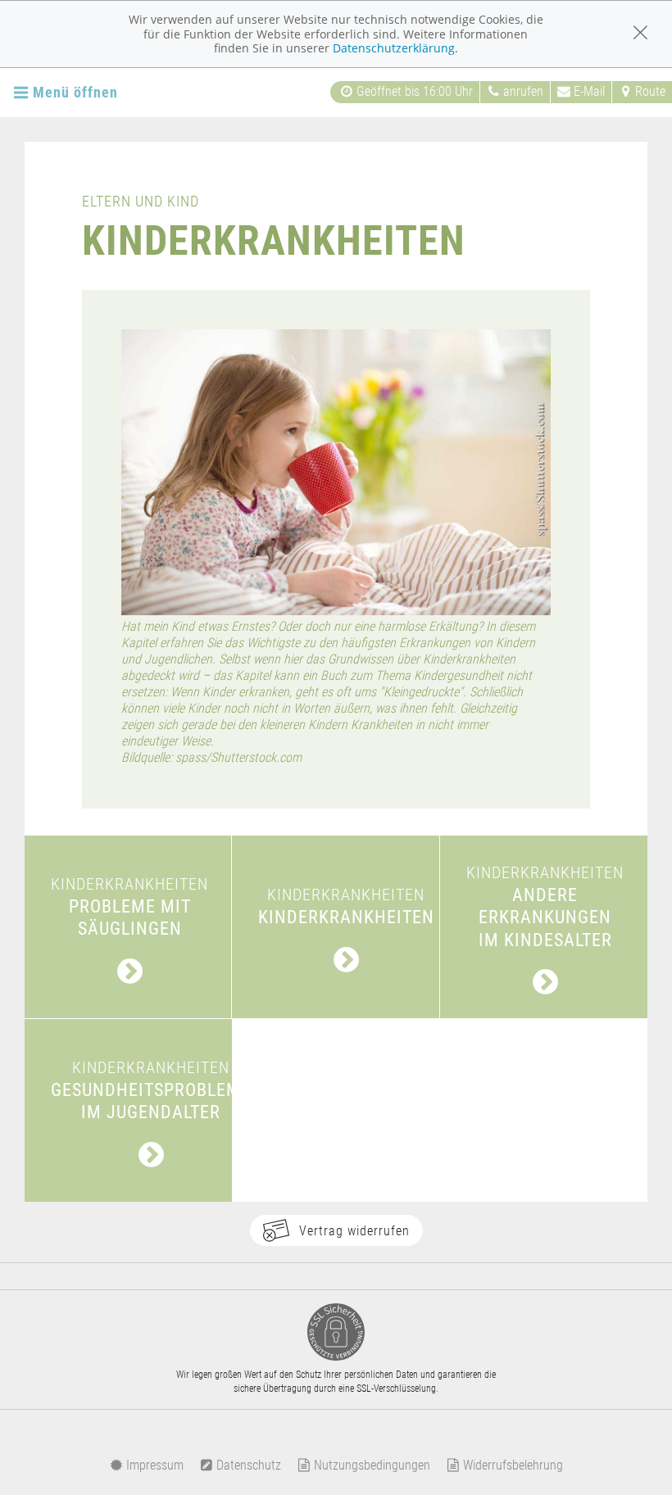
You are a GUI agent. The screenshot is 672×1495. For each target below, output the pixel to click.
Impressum (153, 1465)
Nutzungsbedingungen (370, 1465)
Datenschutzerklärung (394, 48)
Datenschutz (247, 1465)
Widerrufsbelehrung (511, 1465)
